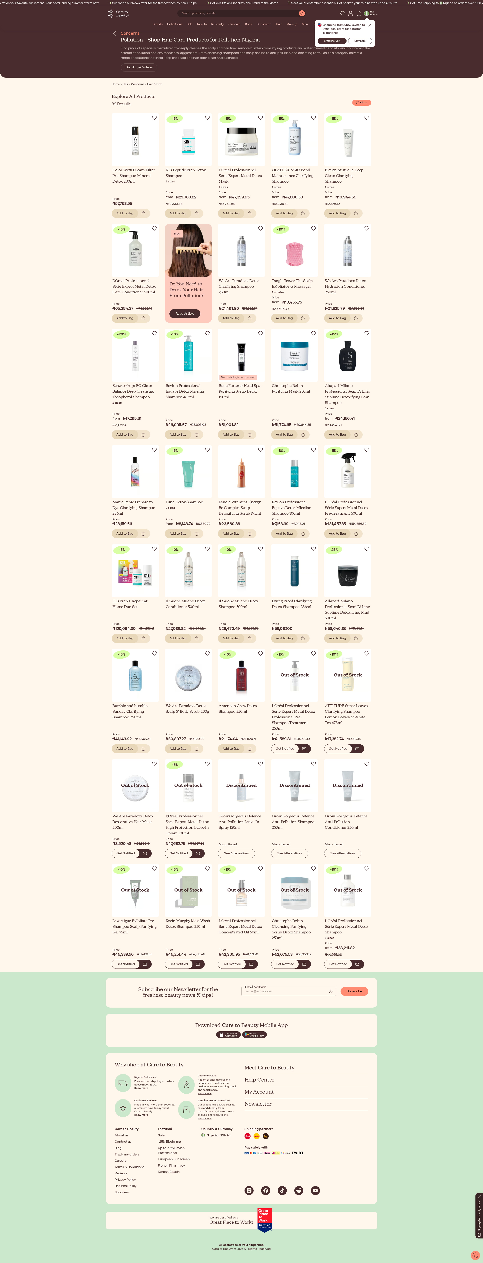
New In (202, 24)
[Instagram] (249, 1190)
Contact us (123, 1141)
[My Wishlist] (342, 13)
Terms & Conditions (129, 1167)
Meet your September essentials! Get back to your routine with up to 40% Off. (344, 3)
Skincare (234, 24)
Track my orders (127, 1154)
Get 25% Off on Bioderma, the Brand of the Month (244, 3)
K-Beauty (217, 24)
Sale (189, 24)
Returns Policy (126, 1186)
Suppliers (122, 1192)
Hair (279, 24)
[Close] (479, 1196)
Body (248, 24)
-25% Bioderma (169, 1141)
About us (121, 1135)
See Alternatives (236, 853)
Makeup (291, 24)
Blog (118, 1148)
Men (305, 24)
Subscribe (354, 991)
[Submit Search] (302, 13)
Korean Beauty (169, 1172)
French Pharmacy (171, 1165)
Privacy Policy (125, 1180)
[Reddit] (298, 1190)
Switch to (332, 41)
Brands (158, 24)
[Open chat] (475, 1255)
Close (370, 25)
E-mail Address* (255, 986)
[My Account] (351, 13)
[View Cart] (359, 13)
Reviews (121, 1173)
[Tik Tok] (282, 1190)
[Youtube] (315, 1190)
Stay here (360, 41)
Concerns (130, 33)
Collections (174, 24)
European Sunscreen (174, 1159)
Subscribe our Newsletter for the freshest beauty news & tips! (154, 3)
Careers (121, 1160)
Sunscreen (264, 24)
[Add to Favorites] (154, 118)
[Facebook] (265, 1190)
